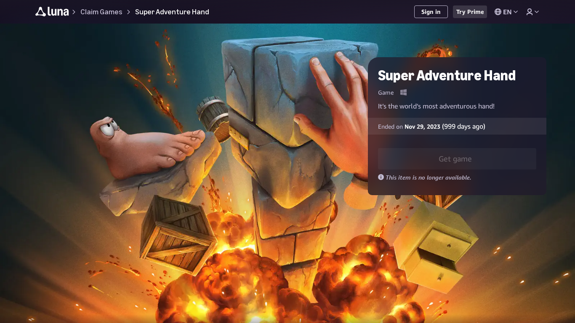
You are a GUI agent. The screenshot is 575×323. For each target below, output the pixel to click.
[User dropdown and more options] (532, 12)
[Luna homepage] (52, 12)
